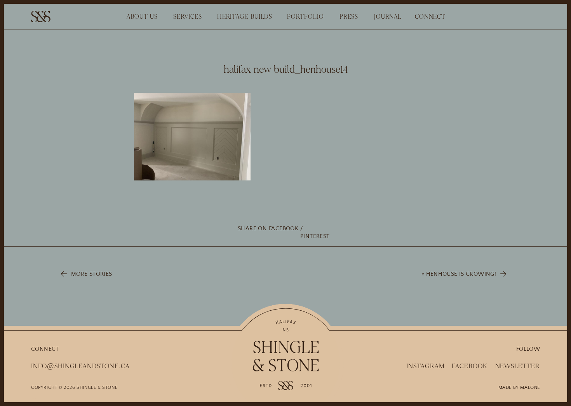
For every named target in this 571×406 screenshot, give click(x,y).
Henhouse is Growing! (461, 274)
